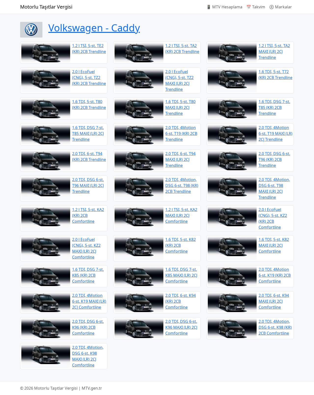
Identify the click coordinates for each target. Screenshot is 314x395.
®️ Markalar (280, 7)
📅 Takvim (255, 7)
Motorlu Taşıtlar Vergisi (46, 6)
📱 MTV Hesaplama (224, 7)
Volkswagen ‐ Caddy (94, 27)
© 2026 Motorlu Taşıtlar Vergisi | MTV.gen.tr (61, 388)
